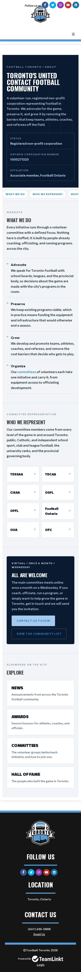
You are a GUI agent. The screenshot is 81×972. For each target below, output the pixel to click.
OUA (13, 530)
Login (40, 964)
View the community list (39, 633)
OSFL (49, 492)
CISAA (15, 492)
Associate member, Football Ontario (38, 175)
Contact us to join (33, 620)
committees (26, 372)
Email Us (39, 934)
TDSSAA (16, 474)
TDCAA (50, 474)
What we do (15, 194)
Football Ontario (51, 511)
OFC (48, 530)
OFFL (14, 511)
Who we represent (48, 194)
